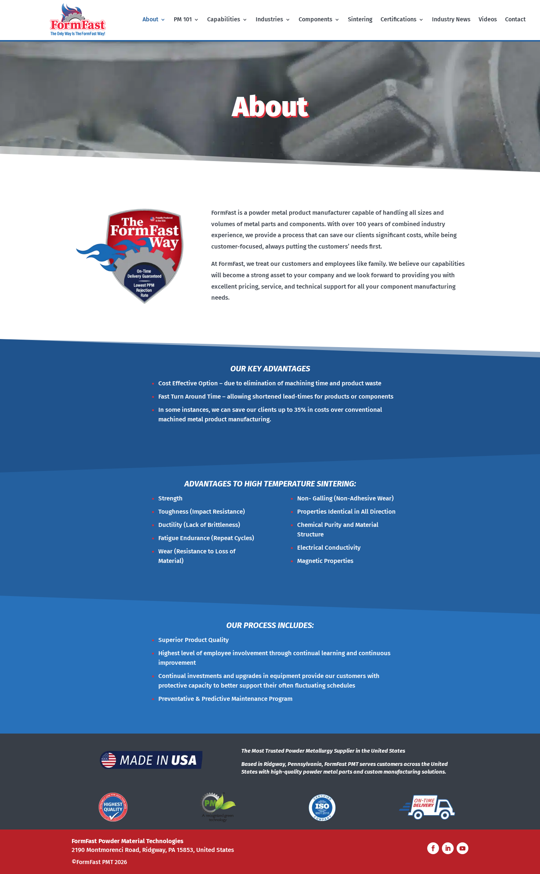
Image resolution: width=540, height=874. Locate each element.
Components (315, 20)
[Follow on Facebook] (433, 848)
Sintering (360, 20)
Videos (488, 20)
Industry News (451, 20)
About (150, 20)
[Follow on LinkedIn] (448, 848)
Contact (515, 20)
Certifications (399, 20)
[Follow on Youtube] (462, 848)
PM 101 (183, 20)
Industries (269, 20)
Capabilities (223, 20)
